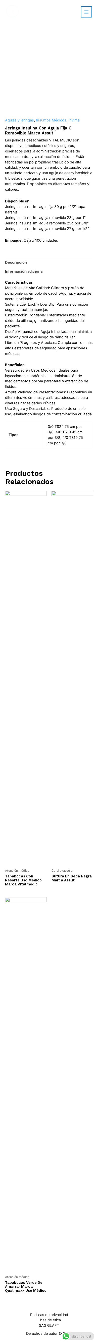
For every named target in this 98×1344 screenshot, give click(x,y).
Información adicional (24, 271)
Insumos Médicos (51, 120)
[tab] (49, 262)
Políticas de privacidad (49, 1315)
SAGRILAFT (49, 1325)
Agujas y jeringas (19, 120)
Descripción (16, 262)
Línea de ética (49, 1320)
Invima (74, 120)
